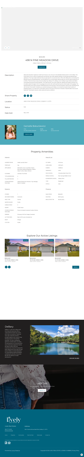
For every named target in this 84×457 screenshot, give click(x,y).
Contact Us (47, 435)
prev (5, 47)
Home (6, 435)
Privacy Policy (75, 450)
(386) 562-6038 (43, 130)
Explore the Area (74, 358)
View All (76, 267)
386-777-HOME (8, 429)
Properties (13, 435)
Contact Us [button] (42, 390)
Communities (21, 435)
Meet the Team (30, 435)
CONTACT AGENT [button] (28, 134)
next (8, 47)
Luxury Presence (15, 450)
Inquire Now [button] (42, 67)
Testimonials (39, 435)
